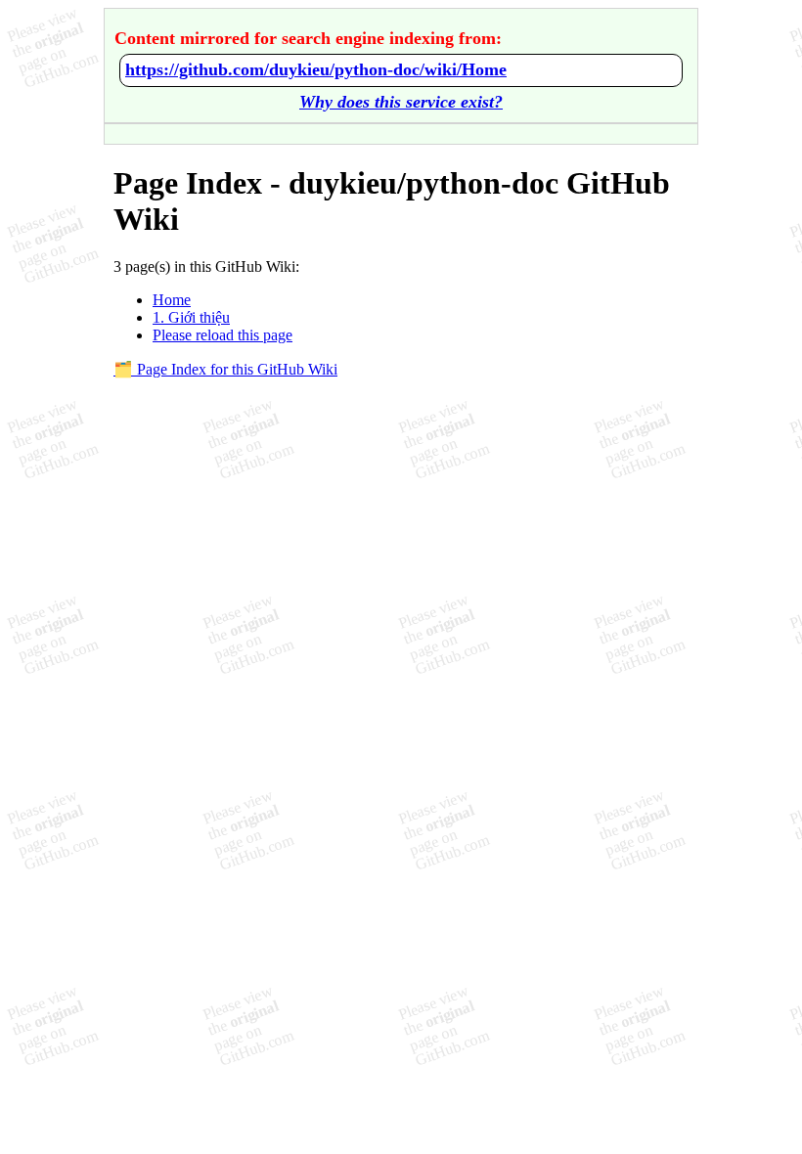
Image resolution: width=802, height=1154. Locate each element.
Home (172, 299)
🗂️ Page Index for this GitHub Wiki (225, 369)
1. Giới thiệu (191, 317)
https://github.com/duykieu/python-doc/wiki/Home (316, 69)
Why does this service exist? (401, 101)
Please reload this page (222, 335)
